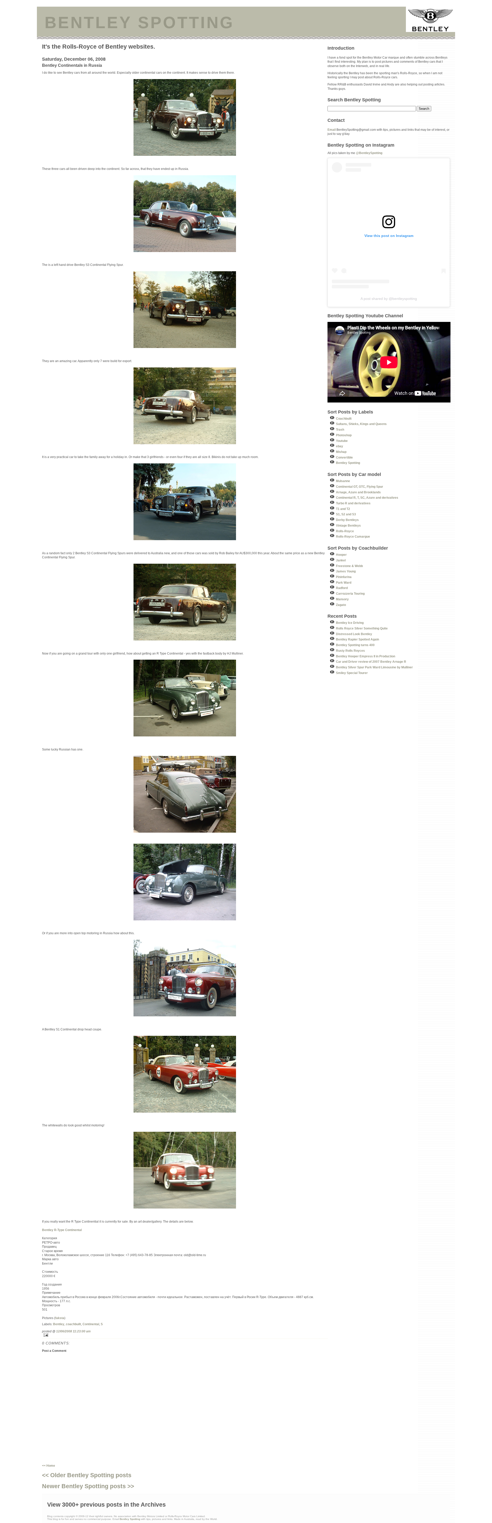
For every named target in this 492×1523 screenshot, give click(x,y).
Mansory (342, 599)
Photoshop (344, 435)
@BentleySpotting (369, 153)
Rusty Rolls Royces (350, 650)
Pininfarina (344, 577)
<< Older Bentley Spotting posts (86, 1475)
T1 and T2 (343, 508)
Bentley (58, 1324)
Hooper (341, 554)
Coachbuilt (344, 418)
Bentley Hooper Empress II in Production (365, 656)
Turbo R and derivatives (353, 503)
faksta (59, 1318)
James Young (346, 571)
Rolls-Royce (345, 531)
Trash (340, 429)
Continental (91, 1324)
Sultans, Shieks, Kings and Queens (361, 424)
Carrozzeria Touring (350, 593)
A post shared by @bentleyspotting (389, 299)
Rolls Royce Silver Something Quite (362, 628)
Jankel (341, 560)
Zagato (341, 604)
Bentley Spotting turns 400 (355, 645)
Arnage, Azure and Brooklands (358, 492)
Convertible (344, 457)
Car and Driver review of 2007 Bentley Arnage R (371, 661)
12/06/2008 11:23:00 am (73, 1331)
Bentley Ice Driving (350, 622)
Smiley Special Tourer (352, 673)
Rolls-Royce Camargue (353, 536)
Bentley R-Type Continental (62, 1230)
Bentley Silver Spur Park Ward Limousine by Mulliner (374, 667)
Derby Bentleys (347, 519)
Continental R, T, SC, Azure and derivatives (367, 497)
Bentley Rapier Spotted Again (357, 639)
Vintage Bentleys (348, 525)
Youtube (342, 440)
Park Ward (343, 582)
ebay (339, 446)
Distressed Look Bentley (354, 634)
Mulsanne (343, 481)
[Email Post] (184, 1335)
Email (331, 129)
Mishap (341, 451)
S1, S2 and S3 (346, 514)
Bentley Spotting (348, 462)
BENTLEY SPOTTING (139, 22)
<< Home (48, 1465)
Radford (342, 588)
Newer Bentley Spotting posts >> (88, 1486)
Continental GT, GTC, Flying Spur (359, 486)
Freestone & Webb (349, 566)
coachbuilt (73, 1324)
